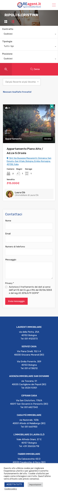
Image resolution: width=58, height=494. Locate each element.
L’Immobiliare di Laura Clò (27, 195)
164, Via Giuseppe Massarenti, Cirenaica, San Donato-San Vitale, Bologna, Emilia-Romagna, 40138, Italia (29, 161)
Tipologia (7, 41)
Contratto (7, 29)
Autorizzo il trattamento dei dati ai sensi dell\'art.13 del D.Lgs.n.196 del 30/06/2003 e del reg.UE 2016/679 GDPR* (30, 290)
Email (8, 233)
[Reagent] (29, 6)
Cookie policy (10, 489)
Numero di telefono (15, 246)
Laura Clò (20, 192)
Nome (8, 220)
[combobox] (29, 34)
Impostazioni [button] (35, 485)
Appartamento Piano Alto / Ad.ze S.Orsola (25, 151)
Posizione (7, 54)
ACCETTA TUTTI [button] (14, 484)
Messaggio (10, 259)
